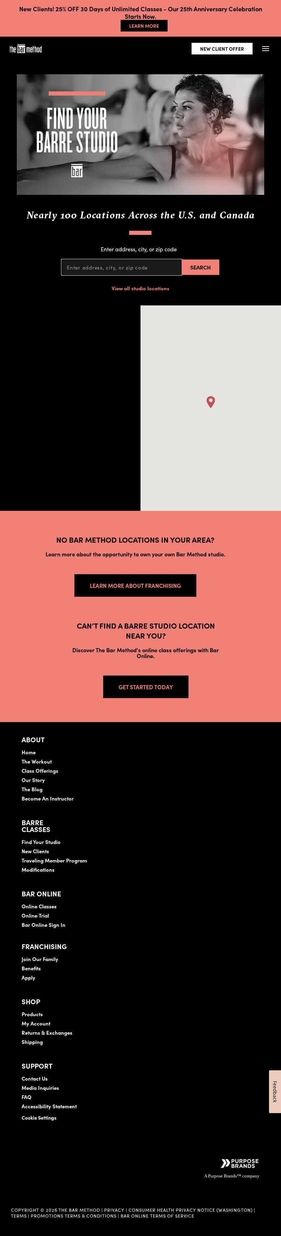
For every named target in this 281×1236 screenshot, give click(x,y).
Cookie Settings (39, 1117)
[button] (211, 402)
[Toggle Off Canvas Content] (265, 48)
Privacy (114, 1210)
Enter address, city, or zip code (139, 249)
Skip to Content (77, 26)
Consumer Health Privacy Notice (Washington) (191, 1210)
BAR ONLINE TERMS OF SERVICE (157, 1215)
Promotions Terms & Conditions (74, 1215)
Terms (19, 1215)
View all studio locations (140, 288)
